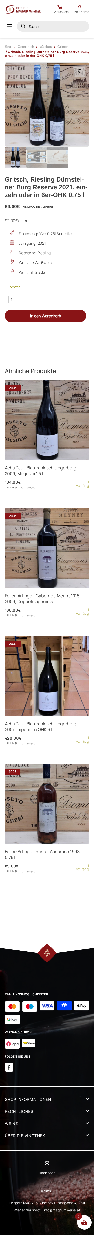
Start (8, 47)
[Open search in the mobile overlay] (53, 26)
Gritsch (62, 47)
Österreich (26, 47)
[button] (79, 71)
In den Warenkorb (45, 315)
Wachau (46, 47)
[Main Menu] (9, 26)
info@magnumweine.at (62, 1210)
